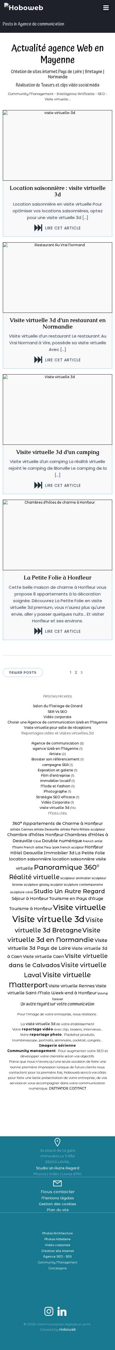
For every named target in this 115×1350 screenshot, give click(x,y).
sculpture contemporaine (83, 884)
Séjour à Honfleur (30, 898)
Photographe (55, 791)
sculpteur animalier (75, 878)
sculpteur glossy (36, 884)
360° (17, 823)
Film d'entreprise (55, 775)
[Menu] (106, 8)
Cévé (37, 841)
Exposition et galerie (55, 770)
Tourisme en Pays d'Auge (76, 898)
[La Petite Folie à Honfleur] (57, 535)
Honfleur (94, 846)
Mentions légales (57, 1198)
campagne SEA (55, 765)
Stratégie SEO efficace (55, 797)
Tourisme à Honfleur (30, 908)
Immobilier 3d (59, 852)
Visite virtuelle (79, 907)
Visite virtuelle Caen (43, 956)
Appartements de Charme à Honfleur (63, 823)
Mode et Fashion (55, 786)
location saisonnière (30, 859)
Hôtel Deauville (26, 852)
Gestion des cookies (57, 1204)
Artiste (55, 754)
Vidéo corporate (57, 717)
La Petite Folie (90, 852)
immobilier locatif (55, 781)
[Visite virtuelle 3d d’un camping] (57, 409)
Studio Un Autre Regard (69, 891)
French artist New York (41, 847)
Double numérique (62, 840)
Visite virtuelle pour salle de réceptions (57, 727)
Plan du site (58, 1209)
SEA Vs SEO (57, 711)
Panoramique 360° (66, 867)
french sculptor (72, 847)
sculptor (56, 884)
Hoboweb (67, 1329)
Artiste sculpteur (92, 829)
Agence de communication (55, 743)
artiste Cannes (21, 829)
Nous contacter (58, 1191)
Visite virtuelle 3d (48, 919)
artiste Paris (69, 829)
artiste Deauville (46, 829)
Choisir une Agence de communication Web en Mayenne (57, 722)
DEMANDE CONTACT (67, 1088)
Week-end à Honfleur (74, 992)
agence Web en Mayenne (55, 748)
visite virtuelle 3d (54, 808)
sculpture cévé (21, 892)
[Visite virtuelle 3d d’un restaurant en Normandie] (57, 277)
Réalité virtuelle (34, 877)
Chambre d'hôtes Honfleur (35, 834)
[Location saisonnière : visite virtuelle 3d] (57, 145)
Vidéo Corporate (55, 802)
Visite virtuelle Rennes (72, 985)
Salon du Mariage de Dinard (57, 706)
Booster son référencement (56, 759)
